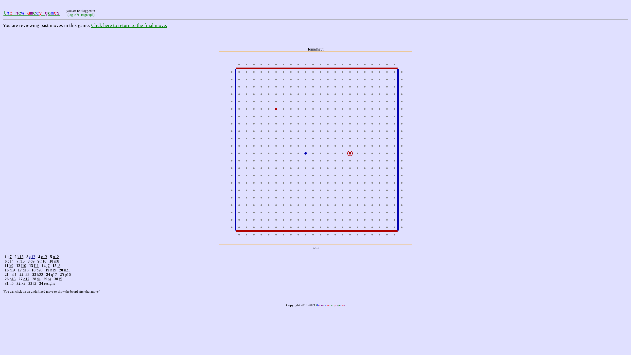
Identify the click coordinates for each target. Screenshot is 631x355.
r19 (12, 270)
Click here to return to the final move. (129, 25)
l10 (23, 266)
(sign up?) (87, 15)
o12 (56, 257)
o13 (44, 257)
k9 (11, 266)
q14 (11, 261)
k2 (23, 283)
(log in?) (73, 15)
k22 (40, 274)
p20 (39, 270)
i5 (60, 279)
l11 (36, 266)
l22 (26, 274)
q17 (54, 274)
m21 (13, 274)
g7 (10, 257)
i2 (34, 283)
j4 (49, 279)
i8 (58, 266)
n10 (43, 261)
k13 (20, 257)
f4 (38, 279)
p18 (13, 279)
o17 (26, 279)
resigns (49, 283)
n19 (53, 270)
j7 (48, 266)
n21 (67, 270)
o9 (33, 261)
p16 (68, 274)
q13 (32, 257)
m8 (56, 261)
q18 (26, 270)
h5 (12, 283)
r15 (22, 261)
